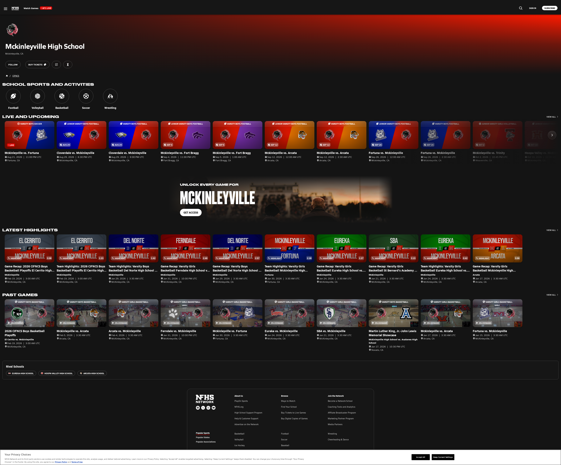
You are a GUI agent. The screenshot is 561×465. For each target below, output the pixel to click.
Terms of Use (77, 461)
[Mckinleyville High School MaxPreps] (67, 64)
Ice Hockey (239, 445)
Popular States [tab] (203, 437)
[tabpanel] (299, 439)
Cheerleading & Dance (338, 439)
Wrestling (332, 433)
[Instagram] (208, 408)
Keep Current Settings (443, 457)
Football (285, 433)
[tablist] (210, 437)
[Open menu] (5, 8)
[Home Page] (6, 76)
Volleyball (239, 439)
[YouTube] (213, 408)
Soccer (284, 439)
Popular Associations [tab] (206, 442)
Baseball (285, 445)
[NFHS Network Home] (15, 8)
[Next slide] (552, 135)
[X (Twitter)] (203, 408)
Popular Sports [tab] (203, 433)
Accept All (420, 457)
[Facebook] (198, 408)
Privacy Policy (61, 461)
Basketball (239, 433)
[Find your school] (520, 8)
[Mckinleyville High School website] (56, 64)
